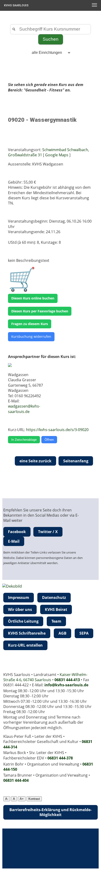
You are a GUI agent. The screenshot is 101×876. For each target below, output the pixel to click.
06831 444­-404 (16, 780)
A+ (22, 799)
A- (6, 799)
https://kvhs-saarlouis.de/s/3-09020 (57, 429)
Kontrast (34, 799)
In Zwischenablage (24, 439)
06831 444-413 (67, 679)
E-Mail (13, 541)
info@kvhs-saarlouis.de (66, 684)
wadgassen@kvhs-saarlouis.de (24, 409)
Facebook (17, 531)
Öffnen (49, 439)
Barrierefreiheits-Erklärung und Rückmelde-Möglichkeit (50, 812)
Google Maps (56, 154)
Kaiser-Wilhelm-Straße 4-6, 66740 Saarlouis (45, 677)
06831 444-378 (60, 758)
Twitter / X (48, 531)
